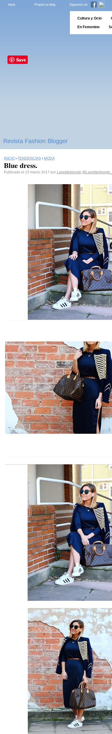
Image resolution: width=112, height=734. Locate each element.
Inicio (11, 4)
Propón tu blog (44, 4)
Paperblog (33, 22)
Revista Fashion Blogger (35, 141)
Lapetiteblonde (69, 172)
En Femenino (88, 27)
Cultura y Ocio (89, 18)
